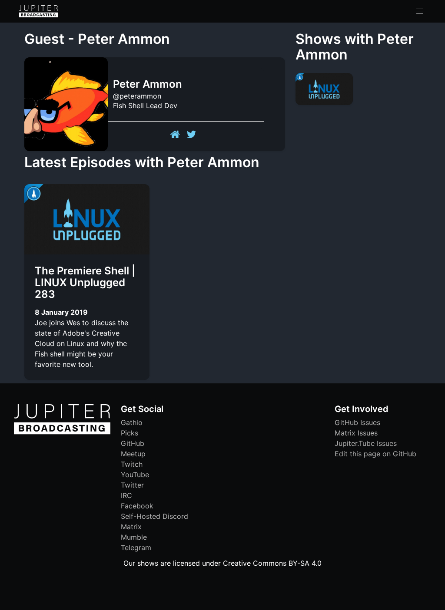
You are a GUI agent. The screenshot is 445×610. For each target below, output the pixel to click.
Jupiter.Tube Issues (366, 443)
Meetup (133, 453)
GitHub (132, 443)
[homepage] (38, 11)
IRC (126, 495)
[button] (419, 11)
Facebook (137, 505)
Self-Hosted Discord (154, 516)
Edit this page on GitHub (375, 453)
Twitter (132, 485)
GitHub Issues (357, 422)
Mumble (134, 537)
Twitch (132, 464)
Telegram (136, 547)
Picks (129, 433)
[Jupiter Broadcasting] (62, 432)
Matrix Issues (356, 433)
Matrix (131, 526)
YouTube (135, 474)
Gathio (132, 422)
